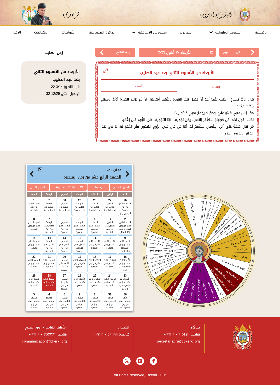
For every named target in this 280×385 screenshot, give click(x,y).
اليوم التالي (123, 52)
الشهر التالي (37, 187)
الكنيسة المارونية (228, 32)
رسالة (215, 86)
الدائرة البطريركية (102, 32)
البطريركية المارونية (218, 14)
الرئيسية (261, 32)
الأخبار (16, 32)
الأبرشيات (69, 32)
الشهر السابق (121, 187)
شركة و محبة (70, 14)
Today (98, 187)
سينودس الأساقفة (152, 32)
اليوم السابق (231, 52)
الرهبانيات (41, 32)
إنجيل (139, 85)
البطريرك (186, 32)
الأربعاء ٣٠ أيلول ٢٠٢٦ (174, 52)
